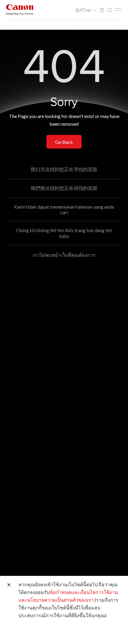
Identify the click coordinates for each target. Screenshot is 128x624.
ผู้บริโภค (84, 10)
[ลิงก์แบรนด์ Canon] (19, 9)
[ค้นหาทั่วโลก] (109, 10)
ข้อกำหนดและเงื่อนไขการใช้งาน (84, 592)
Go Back (64, 142)
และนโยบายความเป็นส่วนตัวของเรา (56, 600)
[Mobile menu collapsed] (118, 9)
